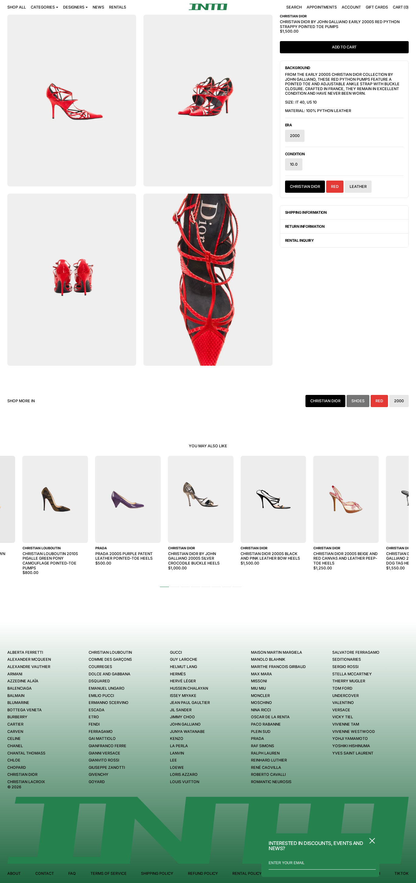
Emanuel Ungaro (107, 688)
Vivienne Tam (345, 724)
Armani (14, 674)
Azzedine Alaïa (22, 681)
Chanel (15, 746)
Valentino (343, 702)
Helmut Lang (183, 666)
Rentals (117, 7)
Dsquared (99, 681)
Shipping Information (306, 212)
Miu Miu (258, 688)
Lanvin (177, 753)
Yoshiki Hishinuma (351, 746)
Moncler (260, 695)
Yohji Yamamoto (350, 738)
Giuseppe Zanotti (107, 767)
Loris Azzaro (184, 774)
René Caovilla (266, 767)
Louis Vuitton (184, 781)
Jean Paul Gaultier (190, 702)
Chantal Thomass (26, 753)
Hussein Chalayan (189, 688)
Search (294, 7)
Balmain (15, 695)
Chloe (13, 760)
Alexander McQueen (29, 659)
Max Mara (261, 674)
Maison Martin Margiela (276, 652)
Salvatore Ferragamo (355, 652)
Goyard (97, 781)
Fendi (94, 724)
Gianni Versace (104, 753)
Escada (96, 710)
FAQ (72, 873)
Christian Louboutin (110, 652)
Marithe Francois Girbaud (278, 666)
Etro (94, 717)
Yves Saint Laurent (352, 753)
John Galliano (185, 724)
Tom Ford (342, 688)
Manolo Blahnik (268, 659)
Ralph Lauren (265, 753)
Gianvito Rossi (104, 760)
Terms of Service (108, 873)
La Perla (179, 746)
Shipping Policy (157, 873)
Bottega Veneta (24, 710)
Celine (14, 738)
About (14, 873)
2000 (295, 135)
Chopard (16, 767)
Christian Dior (305, 186)
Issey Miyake (183, 695)
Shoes (358, 401)
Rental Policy (247, 873)
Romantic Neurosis (271, 781)
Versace (341, 710)
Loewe (177, 767)
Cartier (15, 724)
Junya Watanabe (187, 731)
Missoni (259, 681)
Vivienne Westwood (353, 731)
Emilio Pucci (101, 695)
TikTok (401, 873)
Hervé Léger (183, 681)
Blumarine (18, 702)
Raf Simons (262, 746)
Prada (257, 738)
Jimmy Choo (182, 717)
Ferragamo (101, 731)
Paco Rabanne (266, 724)
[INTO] (208, 7)
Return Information (305, 226)
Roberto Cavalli (268, 774)
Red (335, 186)
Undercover (345, 695)
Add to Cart (344, 47)
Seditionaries (346, 659)
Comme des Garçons (110, 659)
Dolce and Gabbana (109, 674)
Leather (358, 186)
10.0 (294, 164)
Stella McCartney (352, 674)
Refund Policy (203, 873)
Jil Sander (181, 710)
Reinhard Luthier (269, 760)
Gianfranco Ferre (107, 746)
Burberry (17, 717)
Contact (44, 873)
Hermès (178, 674)
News (98, 7)
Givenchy (98, 774)
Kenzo (176, 738)
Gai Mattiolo (102, 738)
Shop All (16, 7)
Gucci (176, 652)
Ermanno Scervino (109, 702)
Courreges (100, 666)
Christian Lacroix (26, 781)
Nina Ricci (261, 710)
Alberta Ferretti (25, 652)
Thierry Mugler (348, 681)
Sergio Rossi (345, 666)
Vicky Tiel (342, 717)
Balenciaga (19, 688)
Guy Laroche (183, 659)
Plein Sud (260, 731)
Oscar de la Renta (270, 717)
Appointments (322, 7)
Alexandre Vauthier (28, 666)
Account (351, 7)
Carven (15, 731)
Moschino (261, 702)
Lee (173, 760)
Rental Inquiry (299, 240)
